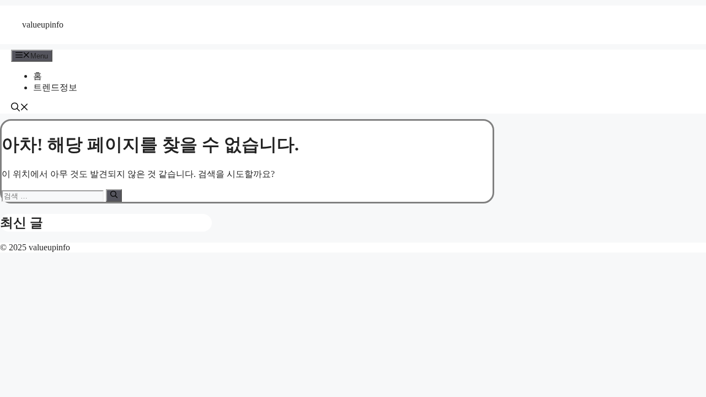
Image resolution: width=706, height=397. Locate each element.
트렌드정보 (55, 87)
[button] (20, 108)
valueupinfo (42, 24)
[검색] (114, 195)
